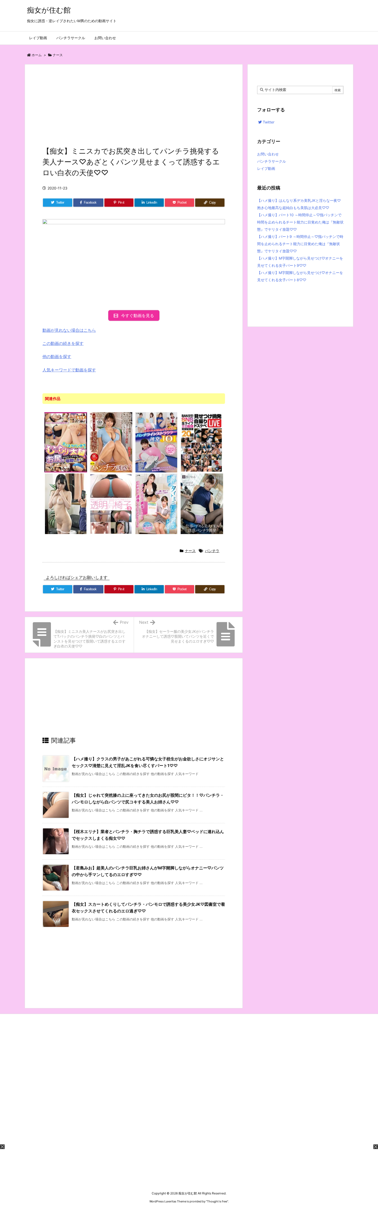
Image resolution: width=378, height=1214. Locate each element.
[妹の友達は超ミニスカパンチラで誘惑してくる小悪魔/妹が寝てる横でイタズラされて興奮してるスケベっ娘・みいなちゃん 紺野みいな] (65, 503)
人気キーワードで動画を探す (69, 369)
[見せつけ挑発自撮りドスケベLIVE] (202, 442)
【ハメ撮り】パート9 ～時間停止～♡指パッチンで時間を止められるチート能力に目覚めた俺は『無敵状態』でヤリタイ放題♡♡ (300, 243)
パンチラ (212, 550)
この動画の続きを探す (63, 343)
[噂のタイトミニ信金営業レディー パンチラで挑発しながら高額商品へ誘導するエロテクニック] (156, 503)
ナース (58, 55)
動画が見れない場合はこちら (69, 330)
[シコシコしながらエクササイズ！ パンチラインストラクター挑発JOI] (156, 442)
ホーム (37, 55)
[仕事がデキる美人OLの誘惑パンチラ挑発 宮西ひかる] (202, 503)
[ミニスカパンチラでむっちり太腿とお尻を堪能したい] (65, 442)
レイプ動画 (266, 168)
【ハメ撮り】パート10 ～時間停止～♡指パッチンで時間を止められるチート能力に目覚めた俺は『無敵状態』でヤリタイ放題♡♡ (300, 222)
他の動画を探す (56, 356)
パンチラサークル (271, 161)
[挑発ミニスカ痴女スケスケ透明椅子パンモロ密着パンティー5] (111, 503)
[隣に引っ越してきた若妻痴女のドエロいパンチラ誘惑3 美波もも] (111, 442)
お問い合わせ (268, 154)
